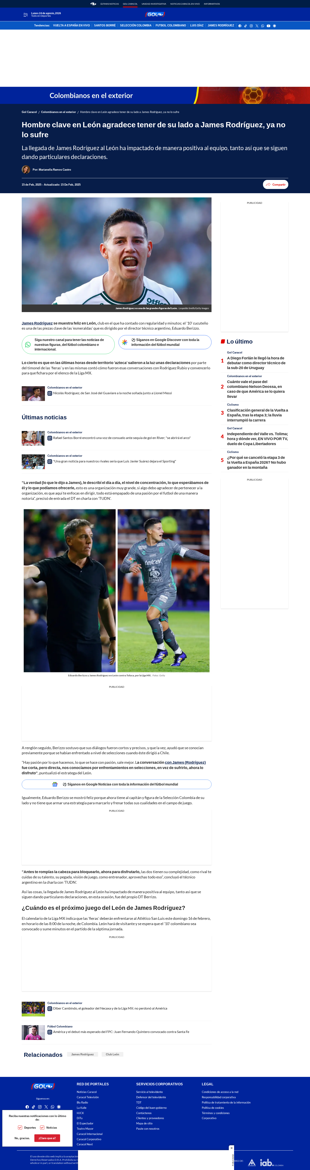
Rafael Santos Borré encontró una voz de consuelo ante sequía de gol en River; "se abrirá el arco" (122, 438)
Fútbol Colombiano (60, 1026)
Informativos (212, 4)
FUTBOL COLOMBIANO (171, 25)
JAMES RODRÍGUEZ (221, 25)
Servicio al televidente (149, 1092)
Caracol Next (85, 1144)
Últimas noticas (109, 4)
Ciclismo (233, 404)
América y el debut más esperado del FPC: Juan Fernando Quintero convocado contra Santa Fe (121, 1032)
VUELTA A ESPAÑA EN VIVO (71, 25)
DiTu (79, 1118)
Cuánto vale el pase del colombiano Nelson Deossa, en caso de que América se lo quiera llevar (256, 389)
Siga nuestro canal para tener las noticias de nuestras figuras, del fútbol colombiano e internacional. (69, 344)
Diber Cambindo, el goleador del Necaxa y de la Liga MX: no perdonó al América (110, 1008)
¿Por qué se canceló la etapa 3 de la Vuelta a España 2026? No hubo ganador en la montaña (256, 462)
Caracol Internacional (89, 1134)
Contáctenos (144, 1113)
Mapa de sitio (144, 1123)
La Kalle (81, 1107)
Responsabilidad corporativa (219, 1097)
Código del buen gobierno (151, 1107)
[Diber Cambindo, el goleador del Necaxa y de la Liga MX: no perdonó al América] (33, 1009)
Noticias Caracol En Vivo (185, 4)
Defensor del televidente (151, 1097)
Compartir (279, 184)
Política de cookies (213, 1107)
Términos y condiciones (216, 1113)
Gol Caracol (130, 4)
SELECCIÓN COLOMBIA (135, 25)
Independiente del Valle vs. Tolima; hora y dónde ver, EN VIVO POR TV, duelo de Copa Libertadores (257, 438)
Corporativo (209, 1118)
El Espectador (85, 1123)
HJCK (80, 1113)
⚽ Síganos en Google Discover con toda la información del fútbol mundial (165, 342)
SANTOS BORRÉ (105, 25)
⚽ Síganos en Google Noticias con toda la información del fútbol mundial (120, 784)
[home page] (93, 3)
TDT (139, 1102)
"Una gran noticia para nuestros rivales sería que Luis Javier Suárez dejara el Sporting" (114, 461)
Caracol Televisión (88, 1097)
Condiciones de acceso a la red (220, 1092)
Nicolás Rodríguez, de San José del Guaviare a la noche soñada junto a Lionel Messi (112, 393)
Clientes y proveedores (150, 1118)
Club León (112, 1054)
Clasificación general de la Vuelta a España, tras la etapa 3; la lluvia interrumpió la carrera (257, 415)
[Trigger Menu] (25, 14)
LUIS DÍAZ (197, 25)
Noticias (51, 1127)
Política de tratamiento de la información (226, 1102)
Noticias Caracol (87, 1092)
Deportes (30, 1127)
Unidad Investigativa (154, 4)
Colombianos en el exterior (58, 112)
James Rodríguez (82, 1054)
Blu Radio (82, 1102)
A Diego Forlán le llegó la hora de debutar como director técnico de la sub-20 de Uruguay (256, 363)
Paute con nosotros (147, 1128)
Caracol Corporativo (89, 1139)
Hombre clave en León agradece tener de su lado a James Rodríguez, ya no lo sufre (129, 112)
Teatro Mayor (85, 1128)
